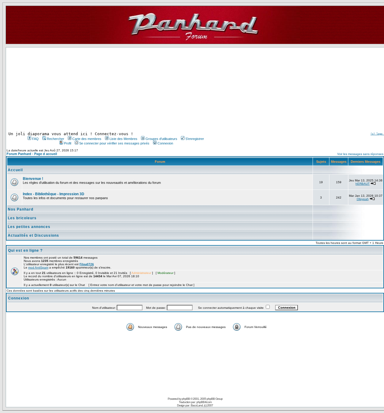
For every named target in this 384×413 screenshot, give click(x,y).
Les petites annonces (29, 227)
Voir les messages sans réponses (360, 154)
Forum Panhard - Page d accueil (32, 154)
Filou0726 (87, 264)
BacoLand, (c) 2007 (202, 405)
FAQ (35, 139)
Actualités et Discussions (33, 235)
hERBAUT (363, 183)
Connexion (165, 143)
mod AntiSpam (38, 267)
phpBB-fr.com (204, 402)
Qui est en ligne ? (25, 250)
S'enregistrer (194, 139)
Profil (67, 143)
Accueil (15, 170)
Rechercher (55, 139)
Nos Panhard (20, 209)
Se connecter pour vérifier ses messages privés (114, 143)
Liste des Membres (123, 139)
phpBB (186, 398)
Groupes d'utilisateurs (161, 139)
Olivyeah (363, 199)
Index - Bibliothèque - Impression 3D (53, 194)
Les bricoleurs (22, 218)
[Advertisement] (115, 89)
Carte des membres (86, 139)
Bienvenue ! (33, 179)
